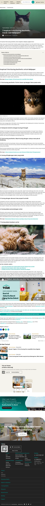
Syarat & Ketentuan (14, 504)
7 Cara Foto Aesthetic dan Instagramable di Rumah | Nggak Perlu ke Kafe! (17, 266)
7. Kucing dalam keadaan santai (9, 64)
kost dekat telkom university (8, 309)
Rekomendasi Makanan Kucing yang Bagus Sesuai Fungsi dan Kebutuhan (21, 218)
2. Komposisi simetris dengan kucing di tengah (12, 57)
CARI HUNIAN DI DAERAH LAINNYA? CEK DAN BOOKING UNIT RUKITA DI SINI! (22, 314)
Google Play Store (21, 318)
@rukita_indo (20, 321)
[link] (13, 372)
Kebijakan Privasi (20, 504)
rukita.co (40, 318)
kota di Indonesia (9, 306)
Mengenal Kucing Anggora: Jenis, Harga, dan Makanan (13, 268)
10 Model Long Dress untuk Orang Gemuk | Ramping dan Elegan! (15, 269)
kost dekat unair (18, 309)
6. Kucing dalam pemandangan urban (10, 62)
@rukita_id (30, 321)
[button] (40, 2)
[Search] (33, 2)
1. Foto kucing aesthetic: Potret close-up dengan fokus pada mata (16, 55)
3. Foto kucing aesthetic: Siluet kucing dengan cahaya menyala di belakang (17, 58)
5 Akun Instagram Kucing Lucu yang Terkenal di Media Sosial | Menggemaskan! (22, 152)
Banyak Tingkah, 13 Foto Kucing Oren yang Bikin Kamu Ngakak (19, 79)
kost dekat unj (7, 311)
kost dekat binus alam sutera (36, 309)
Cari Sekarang (22, 434)
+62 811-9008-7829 (40, 455)
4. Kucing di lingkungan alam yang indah (10, 59)
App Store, (29, 318)
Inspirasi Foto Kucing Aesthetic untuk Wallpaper (12, 54)
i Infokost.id (17, 319)
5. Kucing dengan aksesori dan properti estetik (12, 61)
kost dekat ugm (25, 309)
